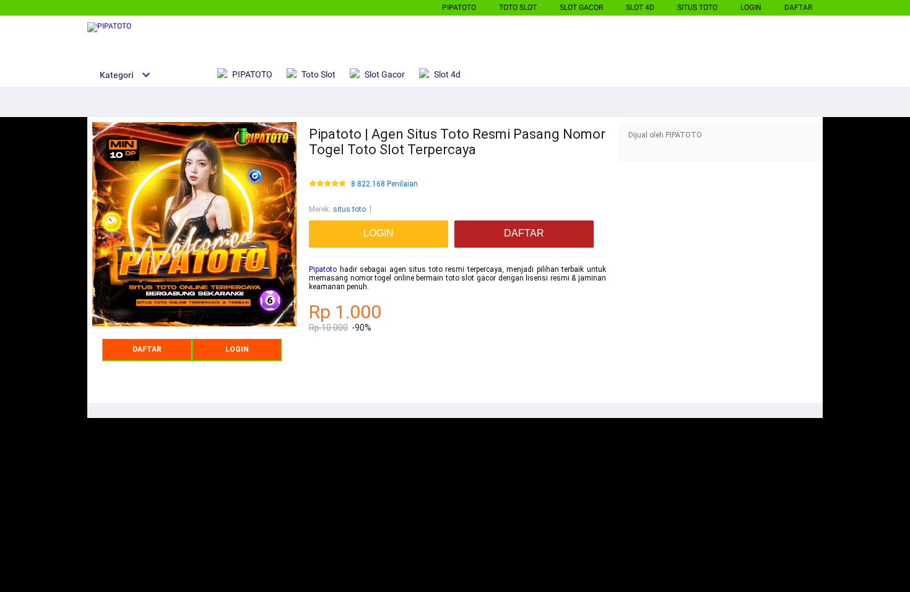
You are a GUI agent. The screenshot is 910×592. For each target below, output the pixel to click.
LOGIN (750, 7)
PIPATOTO (459, 7)
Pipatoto (323, 269)
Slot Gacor (581, 7)
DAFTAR (798, 7)
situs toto (349, 209)
